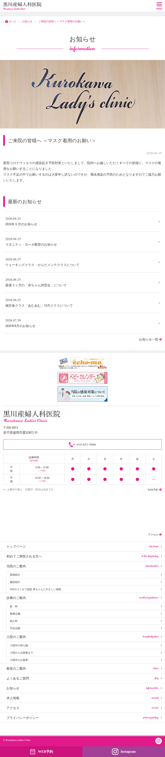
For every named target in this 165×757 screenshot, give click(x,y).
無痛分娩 (15, 613)
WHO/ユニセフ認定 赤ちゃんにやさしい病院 (35, 589)
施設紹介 (15, 582)
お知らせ (82, 688)
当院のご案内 (82, 566)
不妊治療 (15, 628)
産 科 (14, 606)
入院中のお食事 (19, 659)
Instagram (128, 751)
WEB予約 (45, 751)
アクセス (82, 707)
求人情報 (82, 697)
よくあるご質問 (82, 678)
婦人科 (14, 621)
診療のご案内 (82, 597)
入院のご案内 (82, 636)
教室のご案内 (82, 668)
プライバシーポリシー (82, 717)
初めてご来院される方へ (82, 556)
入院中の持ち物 (19, 645)
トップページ (82, 546)
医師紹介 (15, 574)
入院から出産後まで (21, 652)
